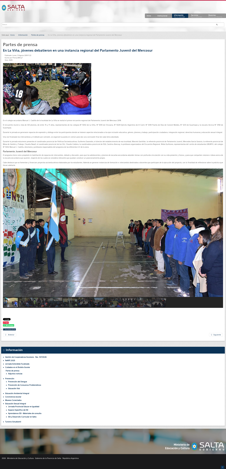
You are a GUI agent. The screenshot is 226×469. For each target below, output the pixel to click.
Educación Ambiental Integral (17, 393)
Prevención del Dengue (17, 381)
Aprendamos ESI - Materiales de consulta (24, 413)
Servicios (196, 16)
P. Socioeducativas (9, 329)
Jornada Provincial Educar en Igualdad (23, 406)
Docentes (215, 16)
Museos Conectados (13, 400)
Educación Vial (14, 388)
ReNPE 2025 (10, 360)
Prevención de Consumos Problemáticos (24, 385)
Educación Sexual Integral (15, 403)
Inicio (149, 16)
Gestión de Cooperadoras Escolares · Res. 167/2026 (26, 357)
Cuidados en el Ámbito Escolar (17, 367)
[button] (6, 233)
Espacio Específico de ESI (18, 410)
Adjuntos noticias (15, 373)
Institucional (162, 16)
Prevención (9, 378)
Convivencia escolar (13, 397)
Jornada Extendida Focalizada (17, 364)
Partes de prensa (12, 371)
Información (179, 16)
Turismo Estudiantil (13, 422)
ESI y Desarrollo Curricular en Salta (22, 417)
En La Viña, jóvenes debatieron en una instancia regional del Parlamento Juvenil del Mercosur (78, 50)
